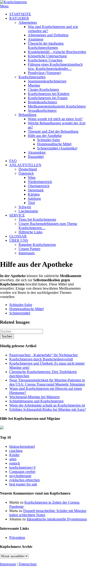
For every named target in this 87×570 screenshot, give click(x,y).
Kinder (14, 455)
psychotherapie (20, 476)
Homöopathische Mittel (26, 309)
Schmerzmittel (19, 313)
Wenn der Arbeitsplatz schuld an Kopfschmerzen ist (47, 405)
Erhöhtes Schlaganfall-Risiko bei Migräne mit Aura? (47, 409)
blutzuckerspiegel (22, 446)
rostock (14, 463)
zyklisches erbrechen (24, 480)
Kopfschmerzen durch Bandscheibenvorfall (41, 359)
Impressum (8, 564)
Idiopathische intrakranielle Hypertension (57, 519)
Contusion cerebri (22, 472)
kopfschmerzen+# (22, 467)
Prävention (17, 537)
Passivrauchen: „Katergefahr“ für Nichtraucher (43, 355)
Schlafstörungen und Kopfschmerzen (36, 401)
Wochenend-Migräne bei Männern (34, 397)
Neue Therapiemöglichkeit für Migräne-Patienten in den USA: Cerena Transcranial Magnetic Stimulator (47, 382)
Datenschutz (28, 564)
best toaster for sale (23, 484)
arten (12, 459)
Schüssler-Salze (20, 305)
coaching (16, 451)
